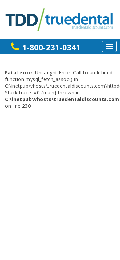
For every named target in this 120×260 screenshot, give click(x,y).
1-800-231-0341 (51, 47)
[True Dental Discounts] (60, 19)
